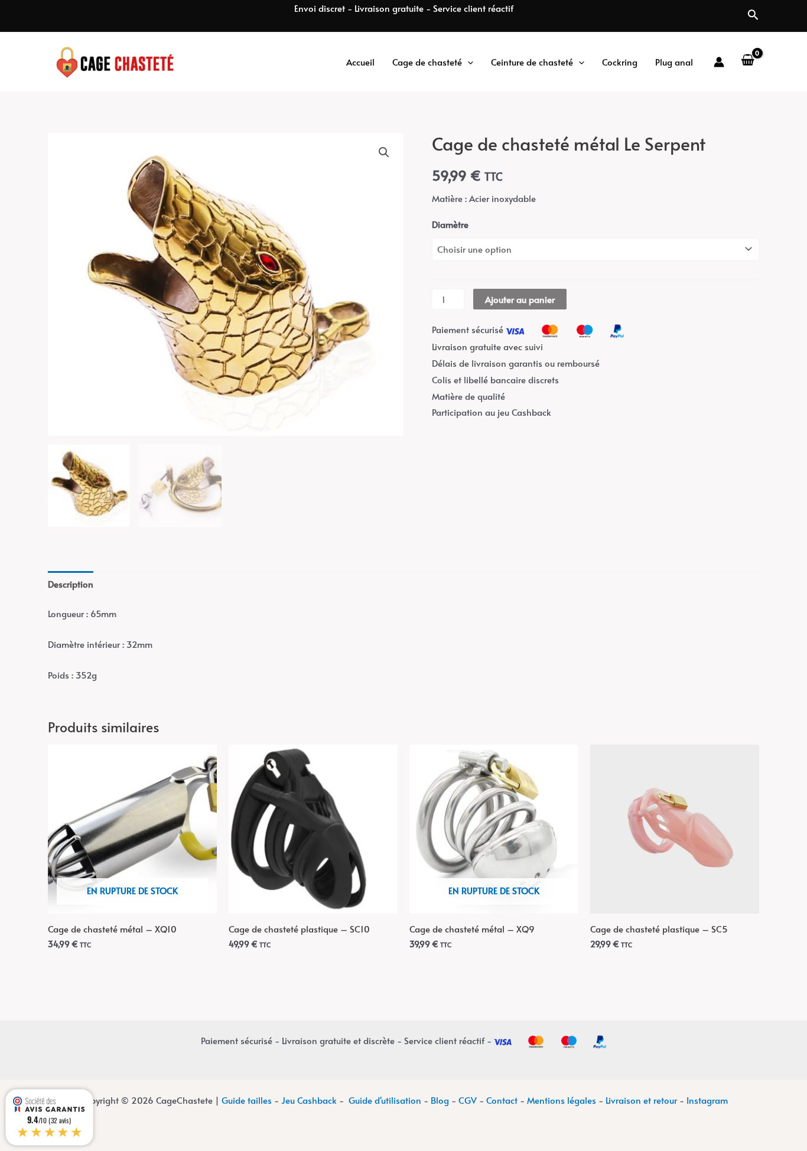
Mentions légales (561, 1100)
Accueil (360, 62)
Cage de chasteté (427, 62)
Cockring (619, 62)
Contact (502, 1100)
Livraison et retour (641, 1100)
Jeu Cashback (309, 1100)
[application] (467, 62)
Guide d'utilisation (385, 1100)
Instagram (707, 1100)
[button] (384, 152)
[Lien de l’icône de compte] (719, 62)
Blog (440, 1100)
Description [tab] (70, 584)
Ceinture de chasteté (532, 62)
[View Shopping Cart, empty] (747, 62)
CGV (467, 1100)
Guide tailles (247, 1100)
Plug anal (674, 62)
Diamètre (450, 224)
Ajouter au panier (520, 299)
